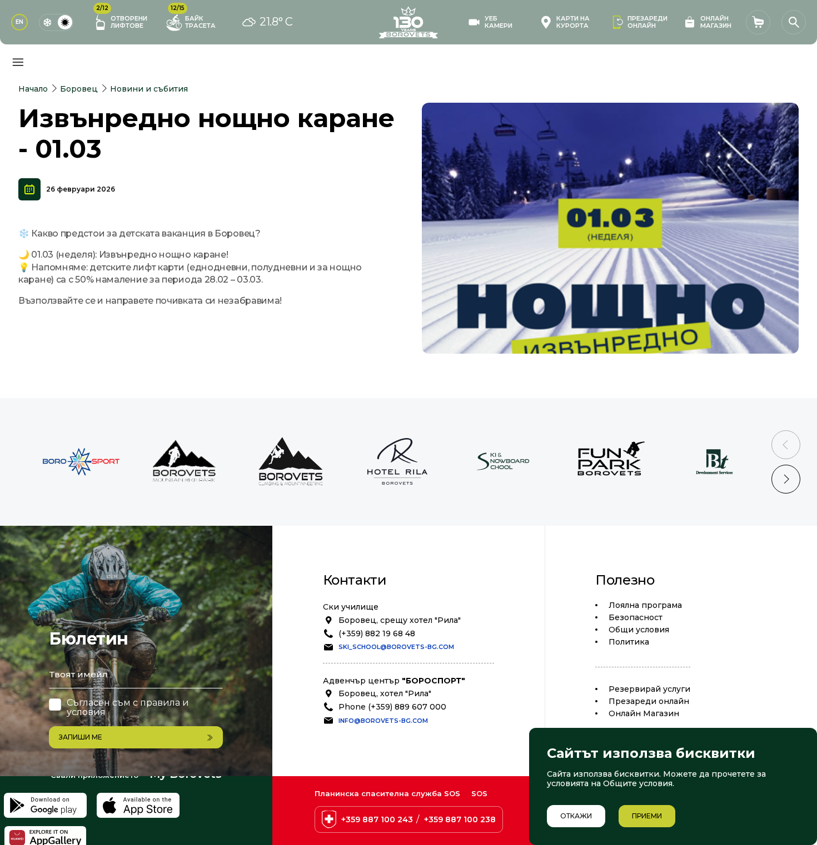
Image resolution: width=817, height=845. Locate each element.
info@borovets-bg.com (383, 721)
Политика (629, 642)
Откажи (576, 816)
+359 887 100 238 (460, 819)
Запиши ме (80, 737)
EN (19, 22)
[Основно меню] (18, 62)
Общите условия (637, 783)
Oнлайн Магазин (644, 713)
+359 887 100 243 (377, 819)
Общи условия (639, 630)
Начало (33, 89)
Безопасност (635, 617)
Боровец (79, 89)
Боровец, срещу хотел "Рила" (399, 620)
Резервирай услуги (649, 689)
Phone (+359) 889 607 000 (392, 707)
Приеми (647, 816)
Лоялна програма (645, 605)
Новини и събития (149, 89)
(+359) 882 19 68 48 (376, 633)
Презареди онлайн (649, 701)
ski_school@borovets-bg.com (396, 647)
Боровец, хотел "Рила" (384, 693)
